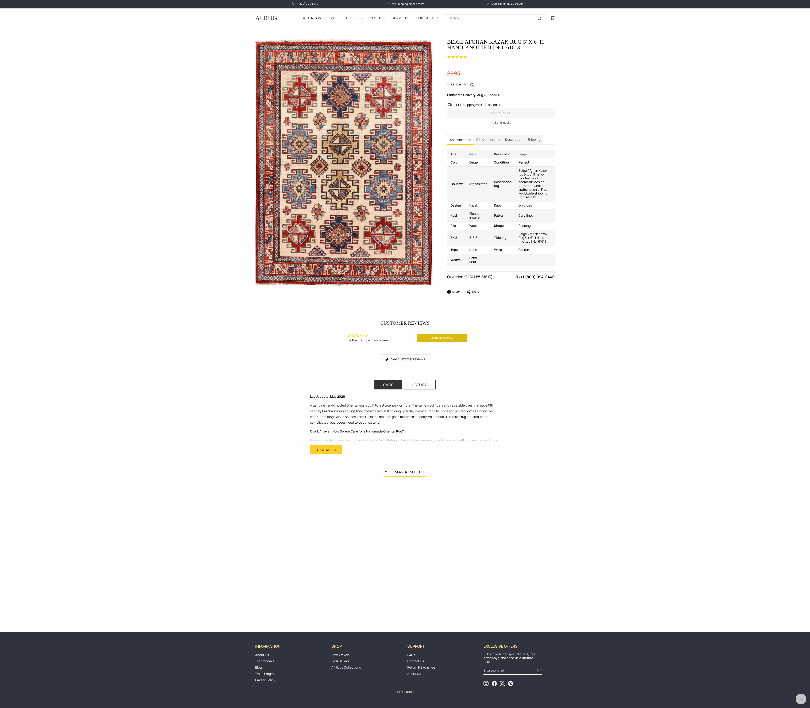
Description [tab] (513, 139)
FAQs (411, 655)
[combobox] (495, 18)
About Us (262, 655)
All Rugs (312, 18)
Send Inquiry (503, 122)
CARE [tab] (388, 384)
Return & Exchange (421, 667)
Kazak (326, 411)
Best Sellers (340, 661)
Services (400, 18)
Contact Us (427, 18)
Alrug (266, 18)
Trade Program (265, 674)
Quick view (290, 587)
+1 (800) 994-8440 (537, 276)
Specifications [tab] (460, 140)
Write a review (442, 338)
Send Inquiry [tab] (491, 140)
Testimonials (264, 661)
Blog (258, 667)
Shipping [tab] (533, 139)
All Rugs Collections (346, 667)
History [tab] (419, 384)
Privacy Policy (265, 680)
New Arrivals (340, 655)
